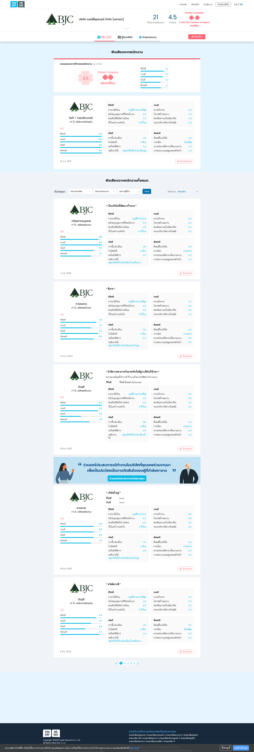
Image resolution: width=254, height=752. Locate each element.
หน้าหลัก (183, 4)
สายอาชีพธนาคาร (174, 735)
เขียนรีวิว (195, 4)
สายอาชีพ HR (135, 738)
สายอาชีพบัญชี (187, 738)
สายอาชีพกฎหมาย (137, 735)
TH (240, 4)
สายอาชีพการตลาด (156, 735)
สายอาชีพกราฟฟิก (154, 741)
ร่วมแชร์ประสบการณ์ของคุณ (127, 478)
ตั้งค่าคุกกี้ (226, 747)
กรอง (146, 191)
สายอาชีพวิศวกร (137, 741)
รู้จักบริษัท (127, 37)
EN (235, 4)
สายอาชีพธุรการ (150, 738)
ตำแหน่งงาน (149, 37)
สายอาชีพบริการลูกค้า (169, 738)
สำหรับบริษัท (223, 4)
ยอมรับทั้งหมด (241, 747)
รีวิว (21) (106, 37)
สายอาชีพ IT (170, 741)
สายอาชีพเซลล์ (191, 735)
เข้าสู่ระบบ (208, 4)
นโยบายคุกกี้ (134, 748)
